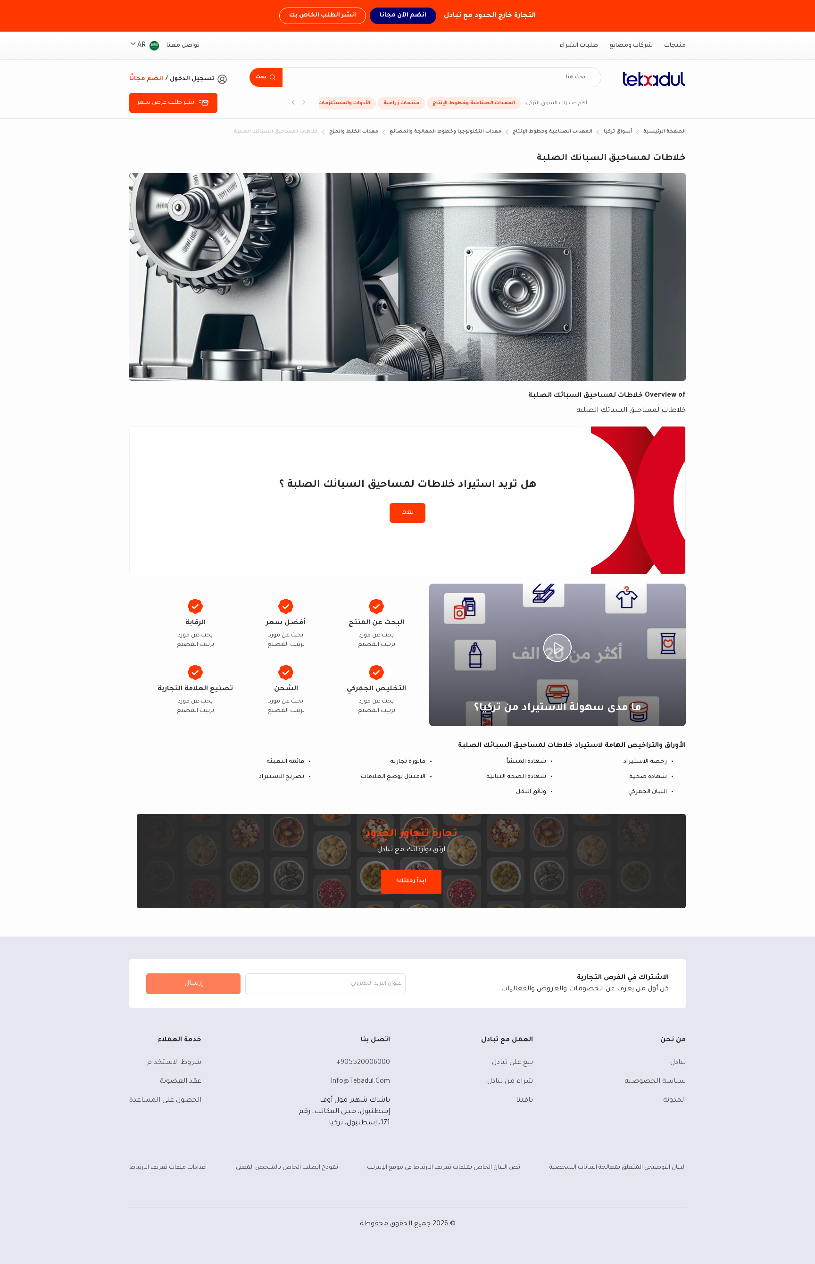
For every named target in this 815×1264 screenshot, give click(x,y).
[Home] (654, 78)
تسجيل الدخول (192, 79)
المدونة (674, 1101)
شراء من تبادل (510, 1082)
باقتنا (524, 1101)
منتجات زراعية (401, 103)
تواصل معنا (183, 45)
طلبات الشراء (578, 45)
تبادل (678, 1063)
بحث (261, 77)
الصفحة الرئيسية (664, 131)
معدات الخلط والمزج (353, 131)
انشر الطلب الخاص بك (322, 15)
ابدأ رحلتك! (411, 882)
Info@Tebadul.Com (360, 1082)
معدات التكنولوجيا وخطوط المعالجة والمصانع (445, 131)
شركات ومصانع (631, 45)
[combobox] (437, 77)
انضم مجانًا (146, 79)
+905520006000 (363, 1063)
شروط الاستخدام (174, 1063)
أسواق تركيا (618, 131)
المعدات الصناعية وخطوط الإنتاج (473, 103)
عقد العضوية (180, 1082)
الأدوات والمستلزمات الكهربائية (331, 103)
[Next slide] (293, 103)
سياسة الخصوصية (655, 1082)
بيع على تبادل (512, 1063)
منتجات (675, 45)
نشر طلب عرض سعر (165, 103)
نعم (407, 513)
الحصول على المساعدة (165, 1101)
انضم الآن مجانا (403, 15)
